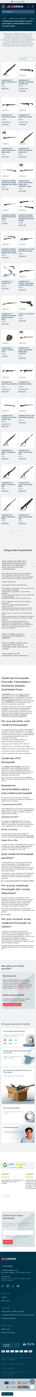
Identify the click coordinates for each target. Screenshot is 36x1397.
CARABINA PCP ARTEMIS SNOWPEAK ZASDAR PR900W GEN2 (9, 316)
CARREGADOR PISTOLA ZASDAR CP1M (7, 349)
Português (10, 1372)
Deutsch (3, 1374)
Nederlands (10, 1374)
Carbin (4, 18)
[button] (18, 11)
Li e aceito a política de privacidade (17, 1237)
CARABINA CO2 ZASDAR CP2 (6, 282)
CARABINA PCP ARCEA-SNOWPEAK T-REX (9, 82)
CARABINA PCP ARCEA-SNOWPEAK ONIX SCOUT (25, 150)
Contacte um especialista (12, 1004)
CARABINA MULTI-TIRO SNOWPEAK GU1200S (27, 416)
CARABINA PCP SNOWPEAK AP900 (25, 116)
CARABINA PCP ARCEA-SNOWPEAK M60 (8, 484)
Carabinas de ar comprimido (17, 18)
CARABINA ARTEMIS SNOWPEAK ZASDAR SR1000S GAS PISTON (9, 251)
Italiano (16, 1372)
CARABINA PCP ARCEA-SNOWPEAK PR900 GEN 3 (8, 150)
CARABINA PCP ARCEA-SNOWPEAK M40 (25, 517)
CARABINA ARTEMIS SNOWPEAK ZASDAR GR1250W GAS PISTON (9, 182)
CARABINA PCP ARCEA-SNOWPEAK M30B (8, 517)
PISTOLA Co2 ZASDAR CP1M (26, 315)
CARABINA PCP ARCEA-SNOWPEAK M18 (25, 452)
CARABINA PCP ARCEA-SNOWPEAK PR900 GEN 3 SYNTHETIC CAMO (25, 183)
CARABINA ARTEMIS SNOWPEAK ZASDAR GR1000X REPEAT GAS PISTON (26, 217)
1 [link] (12, 530)
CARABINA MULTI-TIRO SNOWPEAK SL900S (27, 250)
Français (22, 1372)
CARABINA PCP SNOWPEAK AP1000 (8, 116)
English (28, 1372)
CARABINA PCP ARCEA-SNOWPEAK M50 (8, 452)
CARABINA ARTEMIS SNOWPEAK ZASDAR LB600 (8, 217)
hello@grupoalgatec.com (21, 988)
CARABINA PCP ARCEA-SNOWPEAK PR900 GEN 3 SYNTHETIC (25, 350)
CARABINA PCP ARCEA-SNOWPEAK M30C (25, 484)
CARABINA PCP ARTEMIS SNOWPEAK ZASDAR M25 (26, 82)
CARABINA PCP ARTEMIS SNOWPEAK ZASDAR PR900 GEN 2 (26, 283)
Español (3, 1372)
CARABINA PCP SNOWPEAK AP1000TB (9, 383)
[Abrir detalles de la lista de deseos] (32, 1387)
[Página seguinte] (23, 530)
